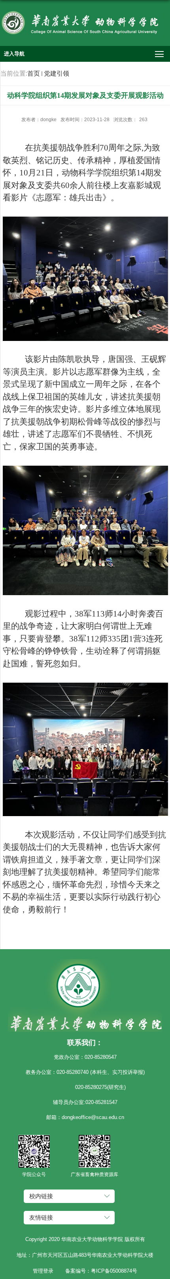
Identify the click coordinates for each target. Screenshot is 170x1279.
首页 (33, 73)
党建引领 (56, 73)
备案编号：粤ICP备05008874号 (101, 1271)
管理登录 (43, 1271)
